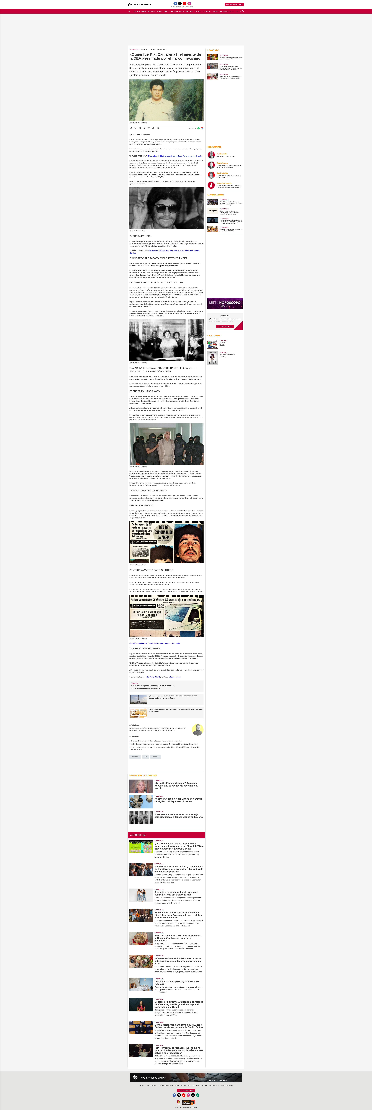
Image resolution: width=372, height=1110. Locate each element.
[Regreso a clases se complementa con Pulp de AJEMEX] (212, 229)
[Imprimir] (158, 128)
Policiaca (136, 11)
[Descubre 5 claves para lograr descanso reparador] (141, 987)
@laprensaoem (174, 677)
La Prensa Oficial (153, 677)
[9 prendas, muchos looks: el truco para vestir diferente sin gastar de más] (141, 898)
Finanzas (166, 11)
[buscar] (243, 11)
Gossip (181, 11)
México (143, 11)
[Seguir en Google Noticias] (202, 128)
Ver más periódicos (234, 5)
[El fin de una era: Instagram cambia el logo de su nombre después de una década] (212, 211)
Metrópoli (151, 11)
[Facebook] (175, 3)
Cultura (198, 11)
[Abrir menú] (129, 11)
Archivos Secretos (227, 11)
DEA (145, 757)
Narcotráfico (135, 757)
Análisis (174, 11)
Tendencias (207, 11)
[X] (180, 3)
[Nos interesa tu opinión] (186, 1077)
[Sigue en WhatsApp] (198, 128)
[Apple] (193, 1095)
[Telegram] (144, 128)
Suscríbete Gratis (224, 327)
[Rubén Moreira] (211, 165)
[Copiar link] (153, 128)
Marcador (189, 11)
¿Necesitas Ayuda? (186, 1090)
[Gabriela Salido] (211, 175)
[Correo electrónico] (148, 128)
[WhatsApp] (140, 128)
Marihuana (155, 757)
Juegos (238, 11)
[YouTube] (184, 3)
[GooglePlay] (197, 1095)
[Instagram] (189, 3)
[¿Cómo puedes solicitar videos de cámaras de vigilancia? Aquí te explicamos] (141, 801)
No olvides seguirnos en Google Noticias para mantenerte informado (154, 643)
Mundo (159, 11)
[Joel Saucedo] (211, 155)
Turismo (215, 11)
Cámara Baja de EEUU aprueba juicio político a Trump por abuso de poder (175, 156)
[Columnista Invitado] (211, 185)
